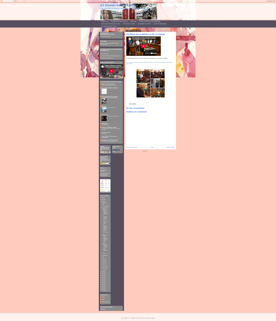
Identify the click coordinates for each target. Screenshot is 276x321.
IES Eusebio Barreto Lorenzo (119, 5)
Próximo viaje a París (111, 107)
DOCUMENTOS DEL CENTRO (144, 23)
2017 (103, 275)
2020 (103, 201)
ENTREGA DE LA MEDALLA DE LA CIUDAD (104, 211)
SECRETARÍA (133, 21)
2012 (103, 284)
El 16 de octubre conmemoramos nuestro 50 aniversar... (104, 229)
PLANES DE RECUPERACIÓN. (106, 58)
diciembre (105, 203)
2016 (103, 277)
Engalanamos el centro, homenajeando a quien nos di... (104, 238)
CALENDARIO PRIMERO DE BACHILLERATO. (110, 55)
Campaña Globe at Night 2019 (113, 116)
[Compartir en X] (132, 104)
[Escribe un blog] (131, 104)
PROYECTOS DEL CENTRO (129, 23)
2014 (103, 280)
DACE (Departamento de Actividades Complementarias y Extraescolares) (110, 97)
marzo (104, 265)
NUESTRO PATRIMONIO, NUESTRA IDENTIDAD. (149, 21)
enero (104, 269)
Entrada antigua (171, 147)
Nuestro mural (104, 133)
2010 (103, 288)
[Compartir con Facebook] (134, 104)
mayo (104, 262)
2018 (103, 273)
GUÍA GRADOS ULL (105, 124)
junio (104, 260)
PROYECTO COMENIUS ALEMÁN (109, 127)
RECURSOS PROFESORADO (160, 23)
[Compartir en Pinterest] (135, 104)
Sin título (104, 253)
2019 (103, 271)
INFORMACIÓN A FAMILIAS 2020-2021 (119, 21)
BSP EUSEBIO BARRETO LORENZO (110, 87)
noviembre (105, 206)
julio (104, 258)
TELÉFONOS (103, 309)
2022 (103, 197)
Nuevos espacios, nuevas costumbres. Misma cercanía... (104, 247)
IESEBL (103, 299)
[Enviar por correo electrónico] (129, 104)
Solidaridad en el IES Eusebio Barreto (110, 140)
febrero (104, 267)
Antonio (103, 297)
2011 (103, 286)
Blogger (153, 318)
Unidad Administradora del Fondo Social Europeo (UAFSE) (104, 174)
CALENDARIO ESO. (104, 53)
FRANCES (104, 106)
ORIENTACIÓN (105, 123)
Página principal (104, 21)
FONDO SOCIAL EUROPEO (103, 171)
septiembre (105, 255)
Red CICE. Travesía (106, 132)
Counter (114, 151)
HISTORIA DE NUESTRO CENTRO (108, 26)
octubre (104, 207)
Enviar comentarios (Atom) (153, 151)
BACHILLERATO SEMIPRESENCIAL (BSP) (110, 23)
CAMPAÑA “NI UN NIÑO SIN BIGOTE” (109, 141)
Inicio (152, 147)
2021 (103, 199)
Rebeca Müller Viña (105, 301)
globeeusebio (105, 114)
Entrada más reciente (131, 147)
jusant (141, 318)
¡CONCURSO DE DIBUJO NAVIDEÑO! (109, 85)
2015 (103, 279)
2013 (103, 282)
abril (104, 264)
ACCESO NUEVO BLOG (105, 36)
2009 (103, 290)
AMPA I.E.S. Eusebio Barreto (108, 84)
